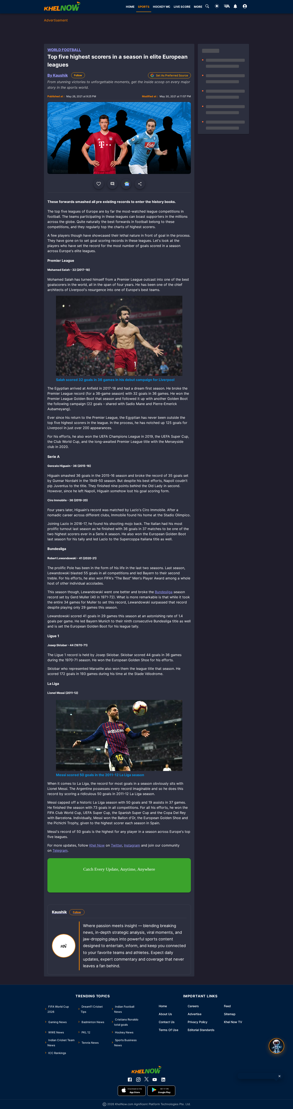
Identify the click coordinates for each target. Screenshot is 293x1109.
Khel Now (97, 845)
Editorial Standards (201, 1030)
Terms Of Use (168, 1030)
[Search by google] (207, 7)
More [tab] (198, 6)
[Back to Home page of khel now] (62, 6)
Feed (227, 1006)
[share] (140, 184)
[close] (279, 1076)
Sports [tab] (144, 6)
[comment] (112, 184)
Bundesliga (163, 592)
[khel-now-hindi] (226, 7)
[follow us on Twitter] (146, 1079)
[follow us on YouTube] (154, 1079)
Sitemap (230, 1014)
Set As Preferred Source (172, 75)
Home (163, 1006)
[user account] (245, 6)
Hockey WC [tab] (161, 6)
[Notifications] (235, 6)
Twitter (116, 845)
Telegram (60, 850)
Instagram (132, 845)
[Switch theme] (217, 6)
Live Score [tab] (182, 6)
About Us (165, 1014)
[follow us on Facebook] (129, 1079)
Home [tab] (130, 6)
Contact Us (167, 1022)
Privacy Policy (197, 1022)
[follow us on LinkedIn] (163, 1079)
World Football (64, 50)
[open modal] (276, 1046)
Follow (78, 75)
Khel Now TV (233, 1022)
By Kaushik (57, 75)
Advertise (194, 1014)
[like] (99, 184)
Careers (193, 1006)
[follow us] (126, 184)
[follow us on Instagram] (138, 1079)
